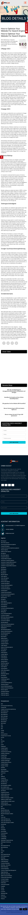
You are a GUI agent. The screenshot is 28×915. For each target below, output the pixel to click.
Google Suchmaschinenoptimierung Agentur (10, 548)
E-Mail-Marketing (4, 861)
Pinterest (3, 898)
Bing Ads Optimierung (5, 811)
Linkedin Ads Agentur (5, 586)
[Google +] (12, 343)
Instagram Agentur (5, 643)
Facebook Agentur (5, 640)
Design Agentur (4, 677)
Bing (2, 806)
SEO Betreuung (4, 718)
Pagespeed (3, 746)
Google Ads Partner (5, 792)
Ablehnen (25, 909)
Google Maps (4, 757)
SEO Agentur (3, 540)
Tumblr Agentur (4, 657)
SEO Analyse (3, 721)
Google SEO (3, 707)
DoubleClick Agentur (5, 691)
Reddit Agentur (4, 656)
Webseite (3, 827)
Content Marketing (5, 868)
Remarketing (3, 769)
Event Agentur (4, 610)
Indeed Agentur (4, 652)
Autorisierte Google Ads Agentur (7, 560)
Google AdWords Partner (6, 804)
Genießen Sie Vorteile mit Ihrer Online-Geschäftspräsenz (14, 398)
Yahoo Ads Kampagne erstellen (7, 822)
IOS (2, 849)
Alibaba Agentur (4, 638)
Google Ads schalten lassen (6, 788)
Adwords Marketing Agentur (6, 631)
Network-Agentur (4, 689)
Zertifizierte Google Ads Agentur (7, 563)
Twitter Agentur (4, 645)
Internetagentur (4, 604)
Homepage (3, 829)
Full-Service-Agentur (5, 615)
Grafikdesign (3, 838)
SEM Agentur (3, 569)
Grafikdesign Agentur (5, 679)
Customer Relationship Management (8, 870)
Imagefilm (3, 886)
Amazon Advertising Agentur (7, 585)
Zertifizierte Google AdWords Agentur (8, 565)
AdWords (3, 776)
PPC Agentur (3, 571)
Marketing (3, 857)
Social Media (3, 896)
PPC (2, 728)
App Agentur (3, 671)
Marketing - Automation (6, 865)
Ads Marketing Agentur (5, 633)
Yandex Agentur (4, 579)
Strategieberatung (4, 880)
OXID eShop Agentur (5, 670)
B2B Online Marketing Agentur (7, 617)
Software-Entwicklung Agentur (7, 687)
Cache (2, 744)
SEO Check (3, 723)
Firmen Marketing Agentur (6, 613)
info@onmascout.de (10, 533)
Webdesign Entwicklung (6, 842)
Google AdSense (4, 749)
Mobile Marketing (4, 866)
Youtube (2, 889)
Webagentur (3, 611)
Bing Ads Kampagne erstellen (7, 813)
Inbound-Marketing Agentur (6, 686)
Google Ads (3, 778)
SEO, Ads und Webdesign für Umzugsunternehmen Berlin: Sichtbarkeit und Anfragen (14, 391)
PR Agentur (3, 599)
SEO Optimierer (4, 712)
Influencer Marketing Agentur (7, 647)
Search (2, 732)
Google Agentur (4, 590)
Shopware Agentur (5, 684)
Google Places (4, 755)
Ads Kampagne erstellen (6, 785)
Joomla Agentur (4, 668)
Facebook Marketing (5, 863)
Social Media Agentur (5, 618)
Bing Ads (3, 808)
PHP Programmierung (5, 854)
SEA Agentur (3, 567)
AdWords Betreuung (5, 794)
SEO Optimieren (4, 714)
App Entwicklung (4, 847)
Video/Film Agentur (5, 693)
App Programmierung (5, 845)
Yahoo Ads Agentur (5, 578)
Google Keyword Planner (6, 762)
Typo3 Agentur (4, 666)
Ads (2, 774)
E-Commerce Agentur (5, 620)
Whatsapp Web (4, 893)
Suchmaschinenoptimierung (6, 705)
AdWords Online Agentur (6, 551)
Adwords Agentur (4, 549)
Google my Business (5, 753)
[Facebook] (4, 343)
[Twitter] (8, 343)
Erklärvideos (3, 882)
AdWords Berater (4, 803)
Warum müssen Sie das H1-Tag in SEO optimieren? (14, 415)
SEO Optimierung (4, 710)
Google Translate (4, 765)
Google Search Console (6, 735)
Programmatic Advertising (6, 877)
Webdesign (3, 834)
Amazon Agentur (4, 634)
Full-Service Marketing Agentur (7, 608)
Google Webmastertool (5, 758)
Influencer (3, 895)
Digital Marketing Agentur (6, 625)
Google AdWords (4, 780)
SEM (2, 726)
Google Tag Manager (5, 760)
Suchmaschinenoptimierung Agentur (8, 544)
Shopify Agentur (4, 661)
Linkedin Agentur (4, 654)
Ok (20, 909)
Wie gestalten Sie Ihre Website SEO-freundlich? (14, 403)
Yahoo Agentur (4, 576)
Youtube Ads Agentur (5, 583)
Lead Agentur (4, 680)
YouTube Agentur (4, 641)
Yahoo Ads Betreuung (5, 818)
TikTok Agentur (4, 648)
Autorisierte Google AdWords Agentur (8, 562)
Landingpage (3, 836)
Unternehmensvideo (5, 884)
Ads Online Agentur (5, 555)
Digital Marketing (4, 872)
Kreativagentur (4, 606)
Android (2, 850)
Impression (3, 772)
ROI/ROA (3, 767)
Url (1, 739)
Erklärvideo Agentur (5, 695)
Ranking (2, 741)
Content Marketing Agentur (6, 682)
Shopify (2, 888)
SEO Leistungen (4, 716)
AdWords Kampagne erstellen (7, 797)
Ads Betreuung (4, 781)
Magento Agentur (4, 664)
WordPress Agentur (5, 663)
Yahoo (2, 815)
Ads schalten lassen (5, 787)
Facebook (3, 891)
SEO (2, 703)
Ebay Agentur (4, 636)
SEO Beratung (4, 719)
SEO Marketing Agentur (6, 629)
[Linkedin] (16, 343)
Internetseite (3, 831)
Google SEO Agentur (5, 546)
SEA (2, 725)
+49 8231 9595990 (9, 529)
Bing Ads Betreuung (5, 810)
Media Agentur (4, 601)
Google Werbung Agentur (6, 592)
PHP (2, 852)
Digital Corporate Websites (6, 875)
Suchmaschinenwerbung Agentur (8, 594)
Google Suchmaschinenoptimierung (8, 709)
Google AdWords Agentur (6, 558)
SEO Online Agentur (5, 542)
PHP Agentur (3, 675)
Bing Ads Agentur (4, 574)
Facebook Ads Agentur (5, 588)
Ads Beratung (4, 783)
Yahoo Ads (3, 817)
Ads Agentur (3, 553)
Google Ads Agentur (5, 556)
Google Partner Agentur (6, 595)
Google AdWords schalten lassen (8, 801)
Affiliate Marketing (4, 771)
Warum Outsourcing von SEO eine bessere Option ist (14, 409)
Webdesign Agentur (5, 673)
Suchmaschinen (4, 733)
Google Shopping (4, 764)
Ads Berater (3, 790)
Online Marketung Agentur (6, 602)
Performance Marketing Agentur (7, 624)
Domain (2, 737)
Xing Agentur (3, 650)
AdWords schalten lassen (6, 799)
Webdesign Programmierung (7, 840)
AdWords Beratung (5, 795)
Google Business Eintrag (6, 751)
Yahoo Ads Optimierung (6, 820)
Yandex (2, 826)
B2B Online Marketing (5, 873)
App (2, 843)
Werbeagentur (4, 597)
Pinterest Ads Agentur (5, 581)
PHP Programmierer (5, 856)
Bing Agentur (3, 572)
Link (2, 742)
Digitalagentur (4, 627)
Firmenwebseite (4, 833)
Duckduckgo (3, 824)
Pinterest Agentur (4, 659)
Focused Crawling (4, 879)
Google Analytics (4, 748)
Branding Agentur (4, 622)
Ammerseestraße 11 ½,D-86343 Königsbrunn (15, 525)
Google (2, 730)
